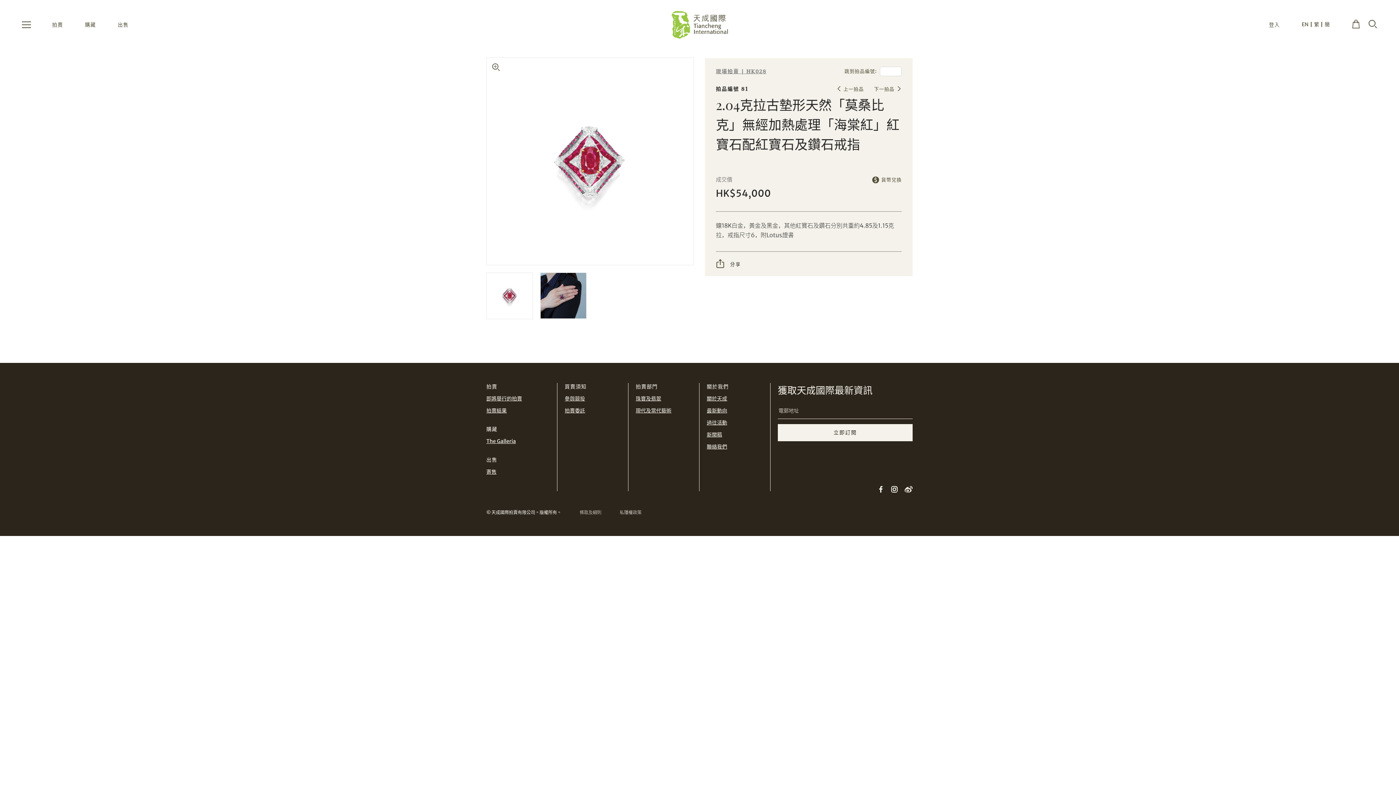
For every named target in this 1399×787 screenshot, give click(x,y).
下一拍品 (884, 89)
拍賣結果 (496, 410)
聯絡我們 (717, 446)
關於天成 (717, 398)
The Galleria (501, 441)
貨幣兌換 (891, 180)
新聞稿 (714, 434)
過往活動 (717, 422)
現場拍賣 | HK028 (741, 71)
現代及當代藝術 (653, 410)
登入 (1274, 24)
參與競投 (575, 398)
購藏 (90, 24)
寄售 (491, 472)
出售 (123, 24)
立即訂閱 (845, 432)
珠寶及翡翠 (648, 398)
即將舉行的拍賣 (504, 398)
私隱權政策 (631, 512)
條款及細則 (590, 512)
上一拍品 (853, 89)
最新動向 (717, 410)
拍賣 (57, 24)
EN (1305, 24)
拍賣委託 (575, 410)
